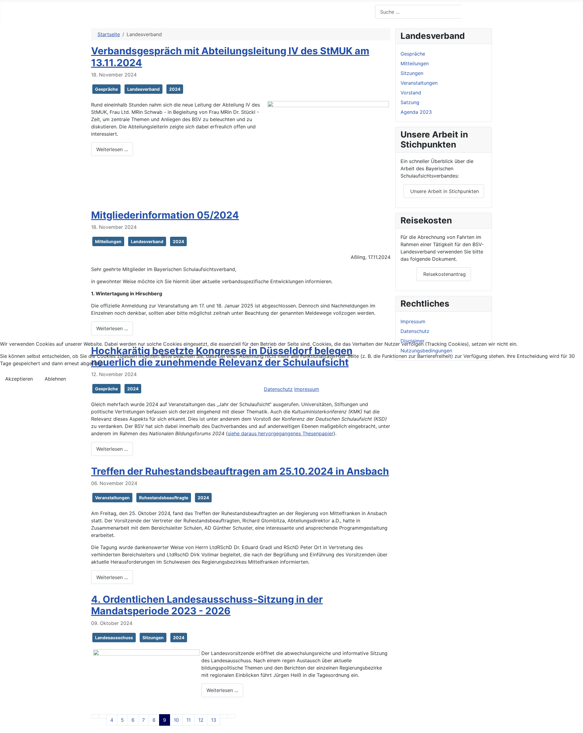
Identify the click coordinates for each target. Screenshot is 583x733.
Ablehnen (55, 379)
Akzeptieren (19, 379)
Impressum (306, 389)
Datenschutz (278, 389)
